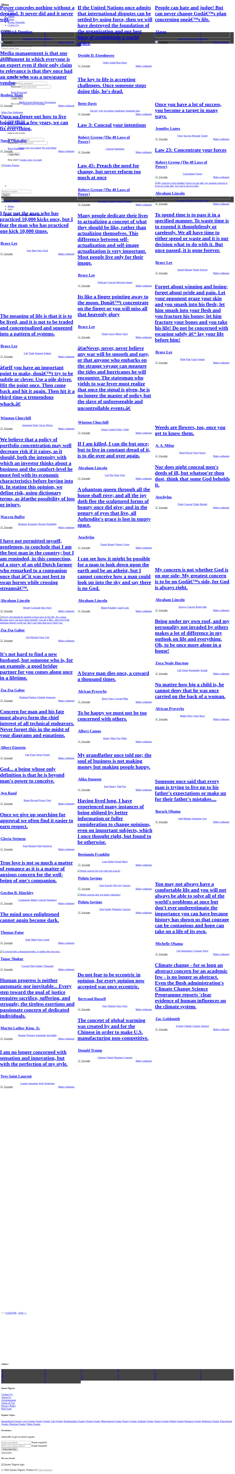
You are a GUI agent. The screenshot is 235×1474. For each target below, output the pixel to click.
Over (122, 475)
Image (129, 282)
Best (118, 62)
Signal (104, 429)
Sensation (33, 1083)
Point (35, 425)
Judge (181, 39)
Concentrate (189, 173)
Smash (201, 359)
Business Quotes (192, 1421)
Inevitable (52, 1035)
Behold (203, 504)
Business (22, 524)
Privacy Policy (8, 1406)
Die (111, 475)
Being (27, 800)
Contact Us (7, 1394)
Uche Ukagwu (44, 1470)
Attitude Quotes (145, 1421)
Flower (189, 452)
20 (22, 1313)
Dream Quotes (93, 1421)
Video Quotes (33, 1424)
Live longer (35, 148)
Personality (194, 670)
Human (22, 1035)
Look (126, 607)
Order (106, 62)
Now (125, 1006)
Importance (187, 951)
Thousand (48, 966)
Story (49, 607)
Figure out (23, 148)
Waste (196, 269)
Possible (112, 607)
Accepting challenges (114, 110)
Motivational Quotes (111, 1421)
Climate (188, 1026)
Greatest (180, 200)
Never (40, 39)
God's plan (201, 39)
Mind (34, 939)
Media (22, 102)
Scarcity (109, 885)
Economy (33, 524)
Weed (182, 452)
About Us (6, 1397)
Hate (186, 39)
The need (102, 201)
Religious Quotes (210, 1421)
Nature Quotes (161, 1421)
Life (101, 110)
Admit (112, 62)
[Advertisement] (179, 71)
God (206, 200)
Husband (23, 697)
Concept (111, 282)
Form (33, 754)
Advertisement (8, 1400)
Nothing (48, 39)
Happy (106, 738)
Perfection (49, 1083)
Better (111, 861)
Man (34, 250)
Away (112, 334)
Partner (32, 697)
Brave (105, 698)
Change (112, 201)
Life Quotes (57, 1421)
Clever (42, 425)
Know (202, 452)
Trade (31, 353)
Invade (204, 670)
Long (104, 861)
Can (107, 475)
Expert (29, 102)
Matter (183, 716)
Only (48, 800)
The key (94, 110)
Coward (119, 698)
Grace (126, 544)
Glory (125, 334)
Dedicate (102, 282)
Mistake (187, 818)
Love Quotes (28, 1421)
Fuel (101, 885)
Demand (27, 39)
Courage (197, 951)
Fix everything (49, 148)
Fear (29, 250)
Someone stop (133, 110)
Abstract (205, 1026)
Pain (188, 359)
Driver (49, 425)
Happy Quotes (129, 1421)
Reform (128, 201)
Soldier (39, 966)
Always (182, 607)
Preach (120, 201)
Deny (190, 716)
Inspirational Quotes (11, 1421)
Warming (118, 1057)
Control (112, 429)
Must (113, 738)
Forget (46, 754)
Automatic (40, 1035)
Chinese (102, 1057)
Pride (182, 359)
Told (119, 786)
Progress (30, 1035)
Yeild (126, 429)
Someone (50, 697)
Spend (180, 269)
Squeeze (39, 353)
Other (124, 738)
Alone (185, 670)
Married (34, 637)
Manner (188, 269)
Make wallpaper (66, 42)
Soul (106, 786)
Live (204, 818)
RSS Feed (6, 1408)
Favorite (8, 42)
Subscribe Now (9, 1449)
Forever (204, 269)
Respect (32, 846)
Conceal (110, 148)
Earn (25, 846)
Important (27, 425)
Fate (27, 754)
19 (19, 1313)
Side (204, 607)
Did (34, 39)
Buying (42, 524)
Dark (28, 939)
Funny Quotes (43, 1421)
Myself (26, 607)
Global (109, 1057)
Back (202, 716)
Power (42, 800)
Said (180, 818)
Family (108, 909)
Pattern (47, 353)
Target (204, 135)
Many (125, 861)
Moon (118, 334)
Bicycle (117, 885)
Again (46, 939)
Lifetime (41, 697)
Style (41, 1083)
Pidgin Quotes (176, 1421)
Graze (194, 359)
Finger (105, 334)
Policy (120, 429)
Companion (24, 900)
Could (120, 607)
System (179, 1026)
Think (196, 504)
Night (181, 504)
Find (39, 846)
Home (11, 206)
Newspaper (50, 102)
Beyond (34, 800)
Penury (119, 544)
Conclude (36, 607)
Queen (103, 544)
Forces (199, 173)
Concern (199, 200)
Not (124, 786)
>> (25, 1313)
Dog (101, 909)
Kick (45, 250)
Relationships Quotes (74, 1421)
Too (118, 738)
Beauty (111, 544)
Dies (32, 966)
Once (180, 135)
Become (196, 135)
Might (104, 607)
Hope (124, 62)
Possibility (51, 524)
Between (120, 282)
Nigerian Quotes (17, 1424)
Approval (47, 846)
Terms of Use (8, 1403)
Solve (205, 951)
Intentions (119, 148)
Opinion (111, 1006)
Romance (52, 900)
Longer (24, 1083)
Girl (28, 637)
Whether (189, 200)
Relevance (38, 102)
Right (199, 607)
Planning (116, 909)
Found (118, 861)
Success (188, 135)
